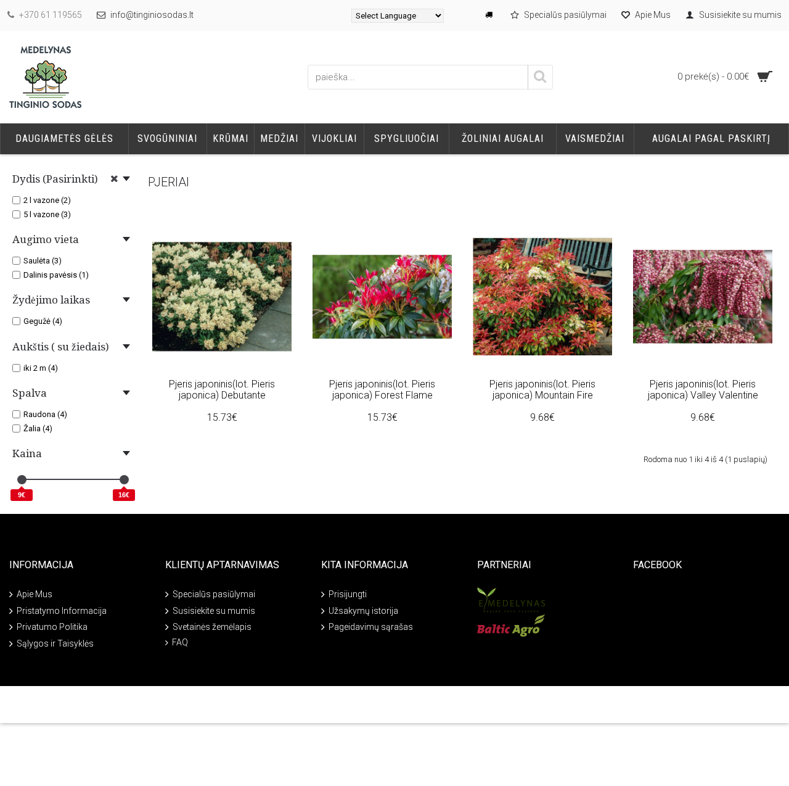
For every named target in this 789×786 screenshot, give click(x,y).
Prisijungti (348, 594)
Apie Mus (34, 594)
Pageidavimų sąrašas (371, 627)
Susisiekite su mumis (214, 611)
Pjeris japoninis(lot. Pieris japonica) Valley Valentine (703, 389)
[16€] (124, 479)
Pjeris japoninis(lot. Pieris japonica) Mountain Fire (542, 389)
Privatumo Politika (52, 627)
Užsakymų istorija (363, 611)
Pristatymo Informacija (62, 611)
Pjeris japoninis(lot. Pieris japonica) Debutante (222, 389)
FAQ (180, 642)
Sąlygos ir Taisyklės (55, 643)
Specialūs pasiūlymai (214, 594)
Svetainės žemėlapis (212, 627)
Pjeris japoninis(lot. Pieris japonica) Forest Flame (382, 389)
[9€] (22, 479)
